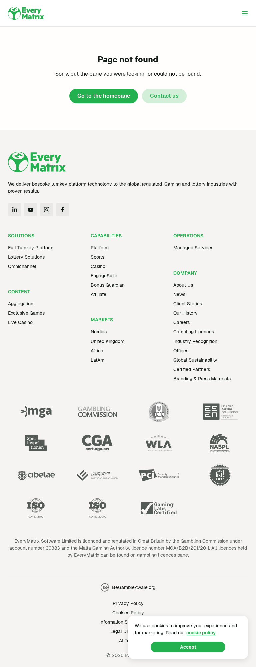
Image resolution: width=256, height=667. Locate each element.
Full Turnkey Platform (30, 248)
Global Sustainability (195, 360)
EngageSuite (104, 276)
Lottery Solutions (26, 257)
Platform (100, 248)
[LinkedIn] (14, 209)
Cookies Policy (128, 613)
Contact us (164, 95)
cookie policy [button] (201, 633)
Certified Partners (191, 369)
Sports (97, 257)
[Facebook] (62, 209)
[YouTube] (30, 209)
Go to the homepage (103, 95)
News (179, 294)
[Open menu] (244, 13)
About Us (183, 285)
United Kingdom (107, 341)
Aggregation (20, 304)
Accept (188, 647)
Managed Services (193, 248)
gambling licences (156, 555)
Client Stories (187, 304)
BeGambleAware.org (133, 587)
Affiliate (98, 294)
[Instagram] (46, 209)
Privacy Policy (128, 603)
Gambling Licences (193, 332)
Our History (185, 313)
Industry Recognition (195, 341)
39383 (53, 548)
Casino (98, 266)
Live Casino (20, 322)
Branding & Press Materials (202, 379)
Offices (180, 351)
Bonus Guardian (108, 285)
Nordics (99, 332)
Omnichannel (22, 266)
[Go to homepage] (26, 13)
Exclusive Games (26, 313)
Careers (181, 322)
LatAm (97, 360)
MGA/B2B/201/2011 (187, 548)
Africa (97, 351)
